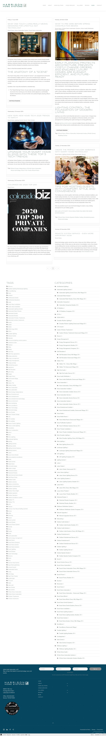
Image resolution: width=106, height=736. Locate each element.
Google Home (11, 376)
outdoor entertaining (13, 484)
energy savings (12, 363)
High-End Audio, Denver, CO (66, 373)
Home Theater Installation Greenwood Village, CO (72, 432)
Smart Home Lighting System (64, 611)
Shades (10, 531)
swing (9, 571)
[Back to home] (15, 5)
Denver (84, 154)
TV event (10, 580)
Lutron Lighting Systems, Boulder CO (68, 481)
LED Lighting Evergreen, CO (66, 457)
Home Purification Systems (64, 423)
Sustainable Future (13, 569)
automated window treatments (16, 320)
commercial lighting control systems (17, 340)
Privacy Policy (75, 674)
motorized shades (12, 470)
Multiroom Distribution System (64, 506)
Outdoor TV (11, 500)
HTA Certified (11, 419)
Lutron (9, 452)
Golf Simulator (11, 369)
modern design (12, 468)
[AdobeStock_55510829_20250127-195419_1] (29, 136)
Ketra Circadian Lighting (63, 435)
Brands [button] (87, 5)
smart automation (12, 536)
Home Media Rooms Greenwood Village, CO (70, 419)
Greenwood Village (13, 378)
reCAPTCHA (70, 672)
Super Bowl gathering (13, 565)
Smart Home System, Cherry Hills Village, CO (71, 621)
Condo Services (70, 5)
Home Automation (59, 29)
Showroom (60, 584)
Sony (9, 560)
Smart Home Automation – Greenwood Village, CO (72, 593)
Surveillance (60, 624)
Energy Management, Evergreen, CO (68, 348)
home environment (13, 401)
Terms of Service (82, 674)
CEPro (9, 331)
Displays (10, 345)
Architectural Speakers (14, 300)
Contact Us (98, 733)
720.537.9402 (11, 698)
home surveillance (12, 405)
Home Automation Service (64, 395)
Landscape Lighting (62, 447)
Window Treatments (13, 596)
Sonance (10, 556)
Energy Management (13, 360)
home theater (11, 412)
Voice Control (31, 120)
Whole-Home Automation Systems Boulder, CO (71, 658)
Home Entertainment (13, 394)
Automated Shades (13, 315)
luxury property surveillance (15, 457)
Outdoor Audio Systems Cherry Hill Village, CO (71, 531)
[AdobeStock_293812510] (76, 170)
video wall (10, 585)
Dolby (9, 347)
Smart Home (11, 30)
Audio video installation (14, 306)
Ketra (9, 434)
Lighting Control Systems (14, 448)
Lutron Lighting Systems (63, 478)
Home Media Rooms (62, 416)
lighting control (12, 446)
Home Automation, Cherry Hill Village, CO (70, 385)
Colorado (10, 338)
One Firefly (87, 729)
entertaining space (89, 217)
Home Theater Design (13, 414)
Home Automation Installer (64, 388)
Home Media (60, 413)
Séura (9, 529)
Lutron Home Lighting (62, 472)
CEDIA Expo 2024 (13, 329)
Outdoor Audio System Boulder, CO (68, 525)
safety (9, 513)
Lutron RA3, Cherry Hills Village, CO (68, 488)
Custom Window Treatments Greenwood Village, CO (73, 333)
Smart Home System (62, 618)
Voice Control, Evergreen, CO (66, 642)
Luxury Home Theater (62, 491)
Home (44, 5)
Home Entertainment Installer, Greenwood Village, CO (73, 410)
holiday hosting (79, 217)
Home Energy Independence (18, 168)
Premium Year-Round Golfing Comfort (18, 509)
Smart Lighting (12, 549)
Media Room (11, 464)
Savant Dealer (11, 522)
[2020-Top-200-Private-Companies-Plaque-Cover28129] (29, 216)
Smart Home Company (14, 542)
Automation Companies (63, 302)
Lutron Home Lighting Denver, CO (68, 475)
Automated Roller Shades (14, 311)
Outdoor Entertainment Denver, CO (68, 537)
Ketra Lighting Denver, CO (66, 444)
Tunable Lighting (61, 630)
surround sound (12, 567)
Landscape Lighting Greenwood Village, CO (70, 450)
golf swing (11, 372)
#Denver (10, 286)
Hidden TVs (60, 361)
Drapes (10, 349)
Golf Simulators (61, 351)
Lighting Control (63, 135)
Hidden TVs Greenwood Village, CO (68, 367)
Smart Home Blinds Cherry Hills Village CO (70, 599)
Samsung (10, 515)
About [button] (50, 5)
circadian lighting (12, 333)
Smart (9, 533)
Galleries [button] (80, 5)
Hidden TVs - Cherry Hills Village (67, 364)
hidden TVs (11, 383)
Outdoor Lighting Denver (65, 550)
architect (10, 295)
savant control (11, 520)
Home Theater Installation (63, 429)
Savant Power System (14, 524)
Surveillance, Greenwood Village (67, 627)
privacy (10, 511)
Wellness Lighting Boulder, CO (67, 649)
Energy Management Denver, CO (68, 342)
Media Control (91, 133)
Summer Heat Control (13, 562)
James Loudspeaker (13, 430)
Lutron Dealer (60, 466)
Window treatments (13, 598)
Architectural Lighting (62, 286)
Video (9, 583)
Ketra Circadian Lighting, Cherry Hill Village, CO (71, 438)
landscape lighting (13, 439)
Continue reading (14, 101)
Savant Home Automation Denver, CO (69, 571)
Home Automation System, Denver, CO (69, 404)
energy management (13, 358)
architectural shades (13, 297)
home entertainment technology (16, 399)
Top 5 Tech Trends (26, 170)
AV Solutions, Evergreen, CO (66, 311)
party (9, 504)
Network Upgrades (62, 512)
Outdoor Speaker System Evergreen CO (69, 556)
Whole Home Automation (34, 168)
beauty (10, 322)
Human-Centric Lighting (14, 423)
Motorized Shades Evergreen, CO (67, 500)
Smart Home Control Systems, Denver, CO (70, 605)
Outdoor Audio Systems (63, 528)
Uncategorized (60, 636)
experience (11, 367)
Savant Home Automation (63, 565)
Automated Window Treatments (16, 318)
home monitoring (12, 403)
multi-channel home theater (15, 475)
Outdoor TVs (11, 502)
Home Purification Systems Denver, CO (69, 426)
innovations (11, 428)
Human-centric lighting (14, 425)
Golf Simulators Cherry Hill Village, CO (69, 354)
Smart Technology (12, 553)
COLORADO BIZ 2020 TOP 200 (22, 185)
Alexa (9, 293)
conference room (12, 342)
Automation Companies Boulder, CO (68, 305)
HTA (9, 416)
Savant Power (60, 574)
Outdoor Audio (12, 479)
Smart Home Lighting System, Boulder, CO (70, 615)
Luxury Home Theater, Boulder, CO (68, 494)
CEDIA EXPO (60, 317)
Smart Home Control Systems (64, 602)
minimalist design (12, 466)
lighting (10, 441)
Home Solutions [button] (58, 5)
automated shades (82, 133)
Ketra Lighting (11, 437)
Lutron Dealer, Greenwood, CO (67, 469)
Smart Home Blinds (62, 596)
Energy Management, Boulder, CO (68, 345)
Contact (99, 5)
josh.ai (9, 432)
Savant (25, 120)
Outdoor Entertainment (14, 486)
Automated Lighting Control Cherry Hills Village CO (72, 292)
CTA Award (60, 326)
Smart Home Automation (35, 30)
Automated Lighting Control (15, 309)
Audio (9, 302)
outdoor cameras (12, 482)
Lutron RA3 (60, 484)
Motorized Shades (12, 473)
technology (11, 574)
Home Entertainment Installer (64, 407)
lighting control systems (66, 123)
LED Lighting (60, 454)
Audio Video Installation (14, 304)
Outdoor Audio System (63, 522)
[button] (53, 723)
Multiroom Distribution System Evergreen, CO (71, 509)
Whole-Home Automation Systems (71, 28)
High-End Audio (61, 370)
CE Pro (58, 314)
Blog (93, 5)
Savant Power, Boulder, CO (66, 577)
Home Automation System (21, 30)
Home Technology (12, 408)
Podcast (10, 506)
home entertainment (13, 396)
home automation (12, 390)
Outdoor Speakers (12, 495)
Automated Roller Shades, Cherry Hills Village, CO (72, 299)
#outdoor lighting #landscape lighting (18, 288)
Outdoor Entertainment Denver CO (68, 543)
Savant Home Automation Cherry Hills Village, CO (72, 568)
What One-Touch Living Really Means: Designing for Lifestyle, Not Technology (28, 26)
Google (10, 374)
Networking (60, 519)
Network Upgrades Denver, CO (67, 515)
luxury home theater (13, 455)
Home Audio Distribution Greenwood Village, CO (71, 379)
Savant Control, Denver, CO (64, 562)
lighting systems (12, 450)
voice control (11, 589)
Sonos (9, 558)
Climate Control (12, 336)
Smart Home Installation (63, 608)
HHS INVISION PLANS (88, 251)
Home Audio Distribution (87, 28)
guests (72, 217)
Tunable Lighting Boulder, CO (67, 633)
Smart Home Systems (13, 547)
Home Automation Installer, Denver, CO (69, 392)
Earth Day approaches (14, 354)
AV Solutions (60, 308)
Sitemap (93, 729)
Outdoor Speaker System (63, 553)
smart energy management (15, 538)
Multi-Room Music (12, 477)
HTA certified (11, 421)
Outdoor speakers (12, 493)
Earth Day (10, 351)
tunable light (11, 578)
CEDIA (9, 327)
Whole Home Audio (76, 154)
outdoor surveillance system (15, 497)
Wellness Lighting (61, 646)
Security (10, 527)
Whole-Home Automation (14, 594)
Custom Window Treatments (64, 330)
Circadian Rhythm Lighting (64, 320)
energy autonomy (12, 356)
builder (10, 324)
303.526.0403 (10, 696)
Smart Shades (11, 551)
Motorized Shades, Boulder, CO (67, 503)
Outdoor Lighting (12, 488)
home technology (16, 170)
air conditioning (12, 291)
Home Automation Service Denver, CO (69, 398)
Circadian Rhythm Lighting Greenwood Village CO (72, 323)
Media (9, 459)
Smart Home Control (64, 217)
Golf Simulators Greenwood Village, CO (69, 357)
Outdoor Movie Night (13, 491)
